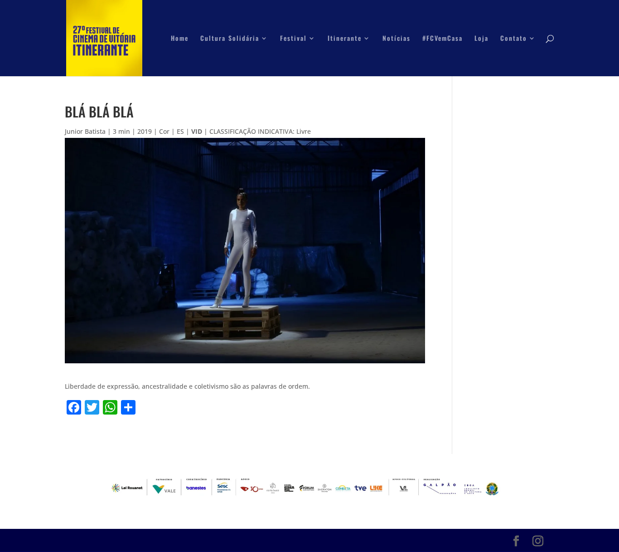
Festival (293, 39)
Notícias (396, 39)
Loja (481, 39)
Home (180, 39)
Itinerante (345, 39)
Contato (513, 39)
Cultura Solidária (229, 39)
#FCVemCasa (442, 39)
